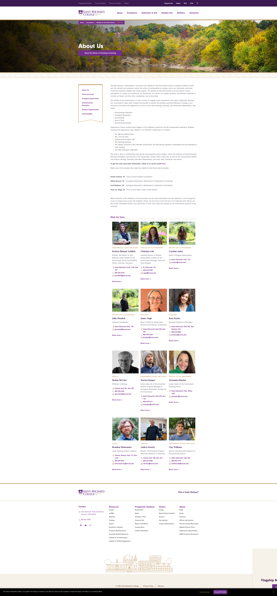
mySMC (111, 513)
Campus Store (139, 527)
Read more (116, 281)
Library (111, 524)
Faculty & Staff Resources (117, 531)
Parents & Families (115, 3)
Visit (185, 3)
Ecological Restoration (90, 99)
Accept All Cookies (220, 592)
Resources (113, 507)
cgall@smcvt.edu (149, 273)
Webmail (112, 517)
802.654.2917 (148, 402)
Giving (161, 510)
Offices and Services (186, 520)
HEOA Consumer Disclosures (189, 534)
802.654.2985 (148, 461)
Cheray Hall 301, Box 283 (124, 388)
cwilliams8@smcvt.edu (180, 464)
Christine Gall (147, 251)
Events (182, 513)
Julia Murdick (118, 318)
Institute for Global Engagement (119, 541)
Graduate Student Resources (118, 534)
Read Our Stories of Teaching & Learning (100, 53)
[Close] (273, 592)
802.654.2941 (119, 461)
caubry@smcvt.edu (179, 262)
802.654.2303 (148, 270)
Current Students (100, 3)
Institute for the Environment (105, 23)
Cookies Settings (205, 592)
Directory (183, 517)
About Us (85, 90)
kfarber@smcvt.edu (179, 335)
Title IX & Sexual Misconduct (189, 524)
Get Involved (163, 520)
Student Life (167, 13)
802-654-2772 (176, 461)
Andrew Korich (148, 447)
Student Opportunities (90, 110)
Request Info (168, 3)
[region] (138, 592)
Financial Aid (139, 520)
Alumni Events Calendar (167, 513)
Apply (178, 3)
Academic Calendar (116, 527)
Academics (132, 13)
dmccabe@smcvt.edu (123, 394)
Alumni (126, 3)
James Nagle (146, 318)
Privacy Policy (148, 586)
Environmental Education (87, 104)
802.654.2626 (119, 391)
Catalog (111, 520)
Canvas (111, 510)
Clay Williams (175, 447)
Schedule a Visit (140, 517)
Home (82, 23)
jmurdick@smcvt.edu (122, 329)
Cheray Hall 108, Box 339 (152, 458)
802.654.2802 (176, 332)
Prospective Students (85, 3)
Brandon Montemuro (122, 447)
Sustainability (87, 114)
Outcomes (194, 13)
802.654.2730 (119, 273)
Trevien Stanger (148, 380)
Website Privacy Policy (187, 527)
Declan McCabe (119, 380)
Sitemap (161, 586)
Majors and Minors (141, 524)
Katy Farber (174, 318)
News (181, 510)
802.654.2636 (148, 335)
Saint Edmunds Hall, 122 (181, 260)
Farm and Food (88, 94)
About (120, 13)
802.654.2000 (86, 520)
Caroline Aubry (176, 251)
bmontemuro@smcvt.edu (124, 464)
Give (191, 3)
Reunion (161, 517)
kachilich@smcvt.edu (123, 276)
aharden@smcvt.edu (179, 396)
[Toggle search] (198, 3)
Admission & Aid (149, 13)
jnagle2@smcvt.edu (150, 337)
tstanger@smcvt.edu (151, 404)
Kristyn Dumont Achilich (123, 251)
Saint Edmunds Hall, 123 (124, 327)
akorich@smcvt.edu (150, 464)
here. (164, 164)
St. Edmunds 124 (149, 267)
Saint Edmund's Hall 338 (181, 458)
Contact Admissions (141, 531)
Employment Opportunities (188, 531)
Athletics (181, 13)
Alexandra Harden (177, 380)
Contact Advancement (166, 524)
